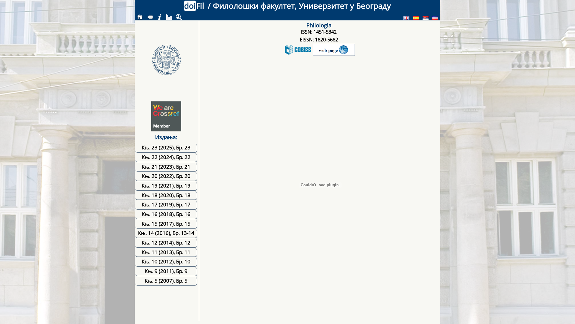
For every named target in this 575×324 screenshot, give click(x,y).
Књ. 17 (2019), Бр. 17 (166, 204)
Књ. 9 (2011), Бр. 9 (166, 271)
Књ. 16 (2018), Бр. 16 (166, 214)
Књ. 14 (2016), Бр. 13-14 (166, 233)
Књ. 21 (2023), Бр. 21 (166, 166)
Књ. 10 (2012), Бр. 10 (166, 261)
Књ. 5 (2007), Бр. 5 (166, 280)
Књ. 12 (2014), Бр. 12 (166, 242)
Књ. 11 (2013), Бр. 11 (166, 252)
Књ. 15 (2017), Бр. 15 (166, 223)
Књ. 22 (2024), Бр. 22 (166, 157)
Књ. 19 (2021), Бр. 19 (166, 185)
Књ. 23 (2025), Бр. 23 (166, 147)
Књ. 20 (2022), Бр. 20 (166, 175)
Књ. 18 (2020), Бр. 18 (166, 195)
